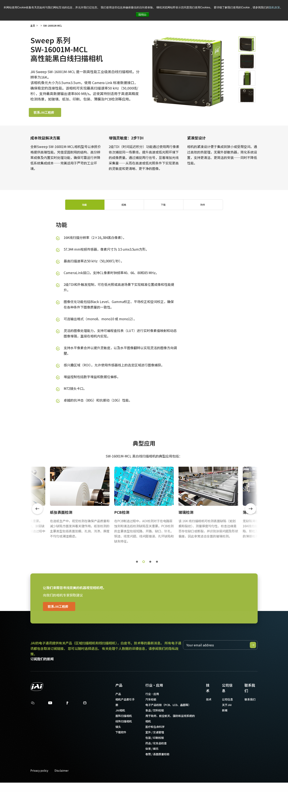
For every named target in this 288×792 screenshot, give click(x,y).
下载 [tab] (163, 204)
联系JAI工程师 (44, 112)
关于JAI (227, 705)
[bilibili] (84, 703)
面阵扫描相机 (123, 716)
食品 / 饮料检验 (154, 710)
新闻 (224, 710)
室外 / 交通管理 (154, 732)
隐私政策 (274, 7)
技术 (207, 688)
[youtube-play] (50, 703)
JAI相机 (120, 710)
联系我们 (250, 688)
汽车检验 (150, 699)
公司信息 (227, 688)
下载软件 (120, 732)
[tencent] (67, 703)
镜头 (118, 727)
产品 (118, 685)
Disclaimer (61, 770)
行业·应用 (154, 685)
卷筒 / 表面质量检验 (157, 754)
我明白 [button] (142, 14)
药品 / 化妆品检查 (156, 743)
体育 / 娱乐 (151, 749)
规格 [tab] (123, 204)
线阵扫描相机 (123, 721)
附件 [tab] (202, 204)
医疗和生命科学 (155, 727)
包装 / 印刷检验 (154, 738)
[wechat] (32, 703)
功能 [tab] (84, 204)
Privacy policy (39, 770)
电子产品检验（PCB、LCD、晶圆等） (168, 705)
